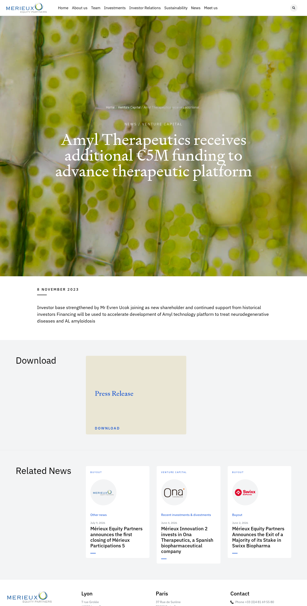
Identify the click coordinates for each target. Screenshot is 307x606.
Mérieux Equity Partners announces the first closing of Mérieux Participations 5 (116, 537)
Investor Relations (145, 7)
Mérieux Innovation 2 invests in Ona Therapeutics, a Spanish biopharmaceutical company (187, 539)
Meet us (211, 7)
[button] (294, 8)
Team (95, 7)
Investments (115, 7)
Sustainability (175, 7)
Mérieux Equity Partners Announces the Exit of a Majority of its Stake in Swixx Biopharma (258, 537)
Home (63, 7)
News (195, 7)
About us (79, 7)
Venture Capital (129, 107)
